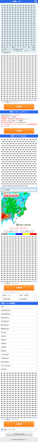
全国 (2, 306)
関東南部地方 (5, 329)
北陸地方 (4, 336)
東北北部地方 (5, 317)
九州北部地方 (5, 354)
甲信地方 (4, 332)
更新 (36, 1)
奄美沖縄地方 (5, 362)
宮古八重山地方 (6, 365)
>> (27, 231)
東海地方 (4, 340)
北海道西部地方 (6, 314)
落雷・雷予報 (24, 295)
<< (11, 231)
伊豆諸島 (4, 369)
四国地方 (4, 351)
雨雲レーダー (7, 295)
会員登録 (19, 106)
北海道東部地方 (6, 310)
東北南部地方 (5, 321)
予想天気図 (6, 299)
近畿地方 (4, 343)
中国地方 (4, 347)
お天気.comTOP (19, 434)
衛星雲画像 (23, 299)
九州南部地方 (5, 358)
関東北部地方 (5, 325)
